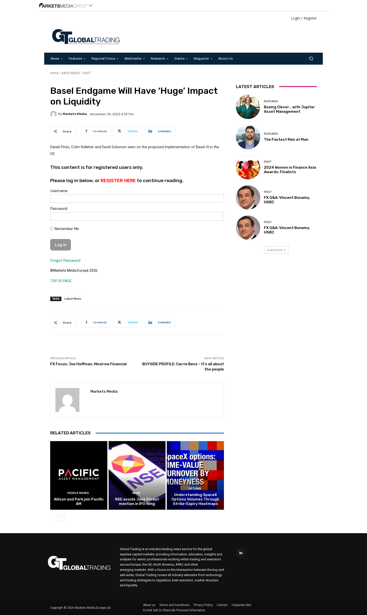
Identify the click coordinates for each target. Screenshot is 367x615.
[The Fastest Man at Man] (248, 137)
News (136, 493)
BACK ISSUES (71, 73)
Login (295, 18)
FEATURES (271, 101)
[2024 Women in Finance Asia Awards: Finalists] (248, 167)
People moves (78, 493)
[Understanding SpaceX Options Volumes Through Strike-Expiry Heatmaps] (195, 475)
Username (59, 191)
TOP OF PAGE (61, 281)
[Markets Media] (54, 114)
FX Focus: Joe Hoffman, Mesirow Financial (88, 364)
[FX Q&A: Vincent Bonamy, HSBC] (248, 197)
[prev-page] (53, 518)
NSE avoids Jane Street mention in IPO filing (137, 501)
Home (54, 73)
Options (194, 488)
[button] (311, 58)
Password (58, 208)
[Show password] (216, 217)
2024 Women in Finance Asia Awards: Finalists (290, 169)
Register (310, 18)
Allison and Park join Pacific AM (79, 501)
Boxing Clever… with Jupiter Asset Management (289, 109)
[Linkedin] (241, 553)
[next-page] (61, 518)
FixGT (87, 73)
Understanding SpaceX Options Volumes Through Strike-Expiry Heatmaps (195, 499)
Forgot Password (65, 260)
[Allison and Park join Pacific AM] (78, 475)
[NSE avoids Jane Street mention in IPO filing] (137, 475)
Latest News (72, 298)
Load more (275, 250)
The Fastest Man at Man (286, 139)
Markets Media (75, 114)
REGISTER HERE (118, 180)
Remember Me (66, 229)
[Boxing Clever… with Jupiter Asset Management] (248, 107)
